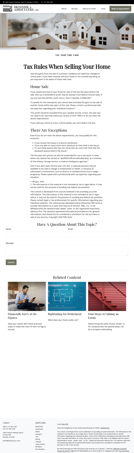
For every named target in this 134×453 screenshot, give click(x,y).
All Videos (38, 447)
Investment (39, 429)
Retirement (39, 427)
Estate (37, 432)
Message (10, 243)
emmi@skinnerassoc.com (11, 441)
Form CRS (64, 424)
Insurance (38, 434)
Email (70, 229)
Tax (36, 437)
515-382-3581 (48, 2)
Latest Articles (40, 444)
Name (8, 229)
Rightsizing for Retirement (64, 314)
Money (37, 439)
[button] (64, 8)
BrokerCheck (105, 428)
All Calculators (40, 449)
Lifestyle (38, 442)
